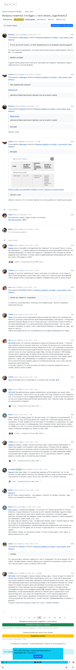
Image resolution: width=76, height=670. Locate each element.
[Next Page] (64, 617)
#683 (72, 106)
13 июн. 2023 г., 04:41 (32, 490)
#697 (72, 490)
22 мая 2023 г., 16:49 (32, 229)
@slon (10, 317)
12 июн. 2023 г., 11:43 (30, 314)
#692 (72, 377)
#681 (72, 34)
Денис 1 (10, 229)
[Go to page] (24, 617)
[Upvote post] (62, 69)
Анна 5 (10, 414)
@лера (10, 248)
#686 (72, 229)
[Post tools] (72, 69)
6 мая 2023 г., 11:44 (33, 141)
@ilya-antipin (23, 37)
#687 (72, 245)
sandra (10, 214)
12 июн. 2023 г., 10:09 (31, 270)
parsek (10, 543)
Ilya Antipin (23, 34)
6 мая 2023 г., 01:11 (35, 34)
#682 (72, 74)
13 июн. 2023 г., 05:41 (31, 543)
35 (39, 617)
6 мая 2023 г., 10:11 (33, 106)
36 (44, 617)
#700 (72, 573)
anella (21, 270)
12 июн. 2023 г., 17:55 (31, 442)
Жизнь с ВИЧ (19, 19)
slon (9, 287)
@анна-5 (11, 472)
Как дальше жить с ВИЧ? (17, 220)
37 (49, 617)
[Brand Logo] (10, 4)
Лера (21, 245)
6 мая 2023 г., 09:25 (33, 74)
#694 (72, 414)
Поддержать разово (38, 636)
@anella (11, 273)
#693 (72, 389)
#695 (72, 442)
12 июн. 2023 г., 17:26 (25, 414)
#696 (72, 469)
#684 (72, 141)
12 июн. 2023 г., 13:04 (30, 340)
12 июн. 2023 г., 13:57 (30, 377)
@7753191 (22, 290)
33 (29, 617)
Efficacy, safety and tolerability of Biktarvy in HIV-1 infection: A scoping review (36, 189)
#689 (72, 287)
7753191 (10, 245)
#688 (72, 270)
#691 (72, 340)
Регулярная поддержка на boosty (38, 625)
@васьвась (23, 77)
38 (54, 617)
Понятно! (38, 656)
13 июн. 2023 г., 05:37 (34, 507)
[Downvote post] (68, 69)
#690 (72, 314)
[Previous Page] (12, 617)
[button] (3, 667)
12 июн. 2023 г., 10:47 (30, 287)
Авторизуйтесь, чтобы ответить (62, 25)
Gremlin (10, 74)
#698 (72, 507)
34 (34, 617)
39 (60, 617)
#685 (72, 214)
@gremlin (22, 109)
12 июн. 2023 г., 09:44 (31, 245)
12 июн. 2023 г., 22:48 (40, 469)
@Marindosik (12, 90)
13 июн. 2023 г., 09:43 (33, 573)
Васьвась (11, 34)
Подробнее (31, 653)
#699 (72, 543)
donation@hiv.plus (59, 644)
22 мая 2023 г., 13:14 (25, 214)
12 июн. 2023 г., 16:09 (31, 389)
